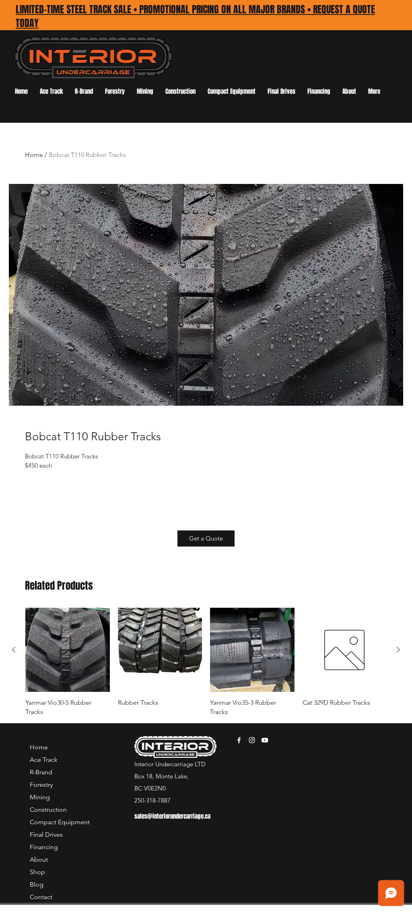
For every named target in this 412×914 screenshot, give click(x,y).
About (39, 859)
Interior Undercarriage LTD (170, 764)
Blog (36, 884)
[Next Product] (398, 649)
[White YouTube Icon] (265, 740)
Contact (41, 897)
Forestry (41, 784)
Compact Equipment (58, 822)
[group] (206, 662)
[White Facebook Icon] (239, 740)
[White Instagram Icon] (252, 740)
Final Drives (46, 834)
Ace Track (44, 759)
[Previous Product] (14, 649)
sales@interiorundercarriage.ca (172, 816)
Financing (44, 847)
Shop (37, 872)
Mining (40, 797)
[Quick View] (67, 650)
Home (34, 155)
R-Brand (41, 772)
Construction (48, 809)
